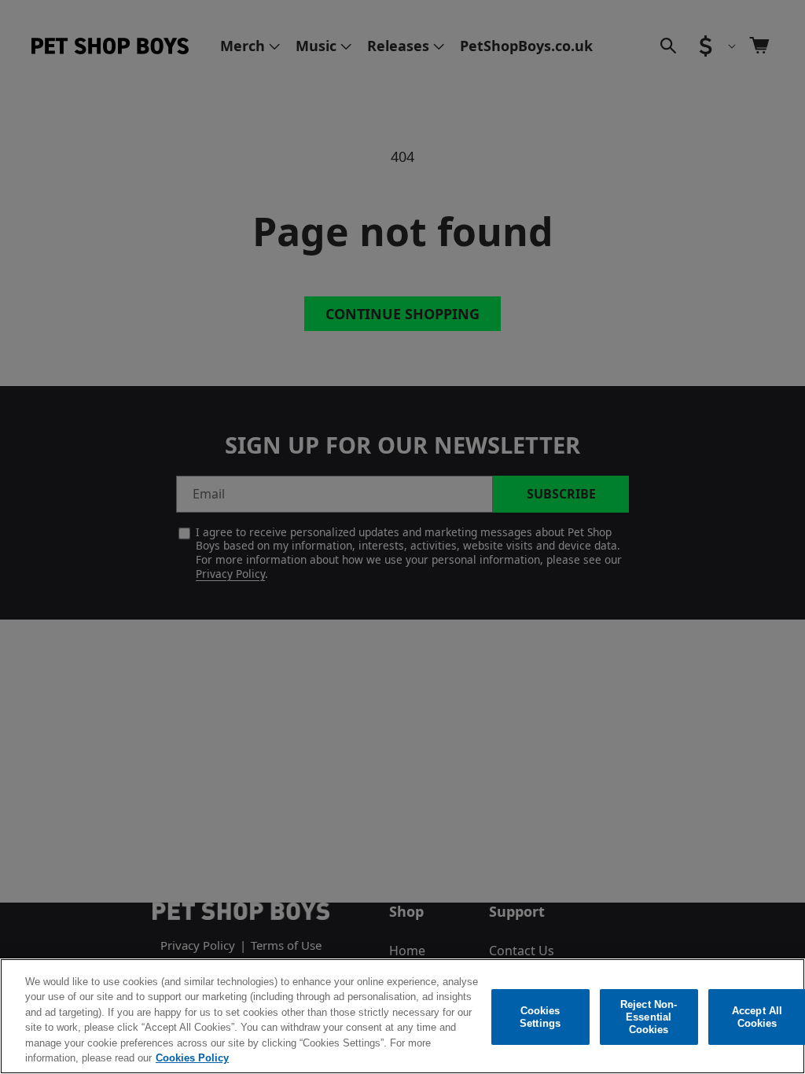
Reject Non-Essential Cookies (648, 1017)
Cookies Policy (192, 1058)
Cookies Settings (540, 1017)
